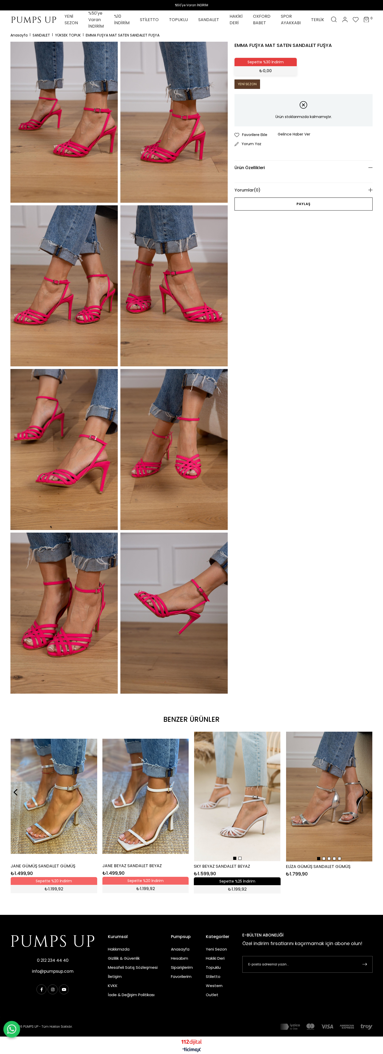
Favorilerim (181, 976)
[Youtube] (64, 989)
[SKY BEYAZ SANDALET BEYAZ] (237, 796)
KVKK (113, 985)
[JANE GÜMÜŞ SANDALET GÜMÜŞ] (54, 796)
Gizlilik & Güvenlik (124, 958)
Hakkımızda (118, 949)
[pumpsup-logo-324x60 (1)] (52, 941)
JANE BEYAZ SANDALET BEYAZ (132, 866)
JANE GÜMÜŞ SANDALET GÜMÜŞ (43, 866)
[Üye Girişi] (345, 19)
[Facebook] (41, 989)
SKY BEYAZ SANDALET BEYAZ (222, 866)
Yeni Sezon (216, 949)
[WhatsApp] (11, 1029)
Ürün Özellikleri (249, 168)
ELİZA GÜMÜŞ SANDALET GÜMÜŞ (318, 866)
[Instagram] (53, 989)
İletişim (115, 976)
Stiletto (213, 976)
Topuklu (213, 967)
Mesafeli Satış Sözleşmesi (133, 967)
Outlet (212, 994)
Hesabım (179, 958)
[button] (234, 858)
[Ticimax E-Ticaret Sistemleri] (191, 1050)
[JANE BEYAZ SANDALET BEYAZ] (145, 796)
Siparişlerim (182, 967)
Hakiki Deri (215, 958)
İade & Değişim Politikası (131, 994)
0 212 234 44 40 (53, 960)
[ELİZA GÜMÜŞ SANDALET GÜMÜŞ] (329, 796)
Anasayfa (180, 949)
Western (214, 985)
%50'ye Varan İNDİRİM (191, 5)
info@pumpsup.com (52, 971)
